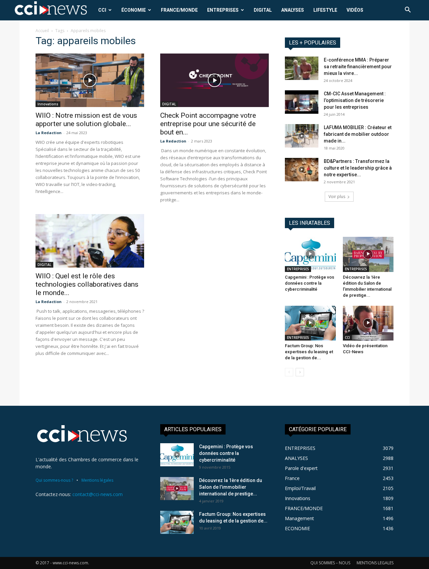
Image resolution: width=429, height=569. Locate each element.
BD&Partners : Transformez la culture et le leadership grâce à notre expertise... (358, 168)
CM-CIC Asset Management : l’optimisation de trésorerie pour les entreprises (355, 100)
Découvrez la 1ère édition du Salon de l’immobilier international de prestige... (230, 487)
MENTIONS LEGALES (375, 563)
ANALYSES (292, 10)
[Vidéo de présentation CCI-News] (368, 323)
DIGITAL (263, 10)
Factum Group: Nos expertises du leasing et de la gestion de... (309, 351)
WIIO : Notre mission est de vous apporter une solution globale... (86, 119)
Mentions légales (97, 480)
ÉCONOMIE (133, 10)
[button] (408, 10)
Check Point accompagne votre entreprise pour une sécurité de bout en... (208, 123)
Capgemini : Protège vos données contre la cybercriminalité (309, 283)
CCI (102, 10)
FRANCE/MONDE (179, 10)
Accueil (42, 30)
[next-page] (300, 372)
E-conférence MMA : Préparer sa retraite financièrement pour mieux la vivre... (358, 66)
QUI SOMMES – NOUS (330, 563)
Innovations (48, 104)
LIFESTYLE (325, 10)
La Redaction (49, 132)
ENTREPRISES (223, 10)
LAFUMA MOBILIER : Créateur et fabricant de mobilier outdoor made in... (357, 134)
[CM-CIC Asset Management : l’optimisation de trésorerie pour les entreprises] (301, 102)
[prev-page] (289, 372)
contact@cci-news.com (97, 494)
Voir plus (336, 196)
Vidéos (355, 10)
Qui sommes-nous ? (54, 480)
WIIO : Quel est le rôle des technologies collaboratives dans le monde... (87, 284)
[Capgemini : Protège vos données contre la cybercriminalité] (310, 254)
